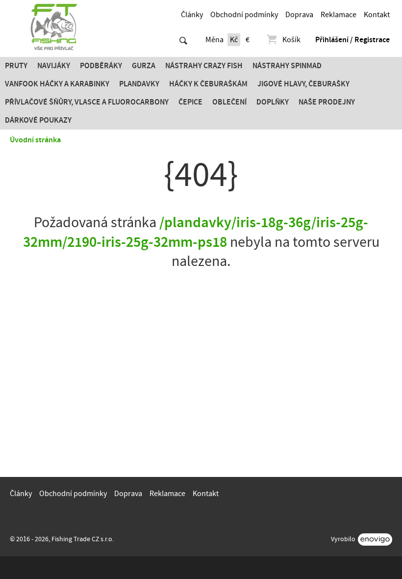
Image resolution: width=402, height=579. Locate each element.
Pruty (16, 65)
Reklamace (338, 14)
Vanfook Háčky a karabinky (57, 83)
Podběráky (101, 65)
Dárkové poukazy (38, 120)
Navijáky (53, 65)
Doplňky (272, 102)
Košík (291, 39)
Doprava (299, 14)
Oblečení (229, 102)
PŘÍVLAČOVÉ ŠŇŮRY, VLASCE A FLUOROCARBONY (87, 102)
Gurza (143, 65)
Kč (234, 39)
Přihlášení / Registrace (352, 39)
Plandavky (139, 83)
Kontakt (377, 14)
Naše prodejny (327, 102)
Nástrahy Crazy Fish (204, 65)
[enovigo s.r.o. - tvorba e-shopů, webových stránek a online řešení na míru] (375, 539)
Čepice (190, 102)
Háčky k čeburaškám (208, 83)
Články (192, 14)
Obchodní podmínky (244, 14)
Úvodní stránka (35, 139)
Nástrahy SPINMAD (287, 65)
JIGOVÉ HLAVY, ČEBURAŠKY (303, 83)
